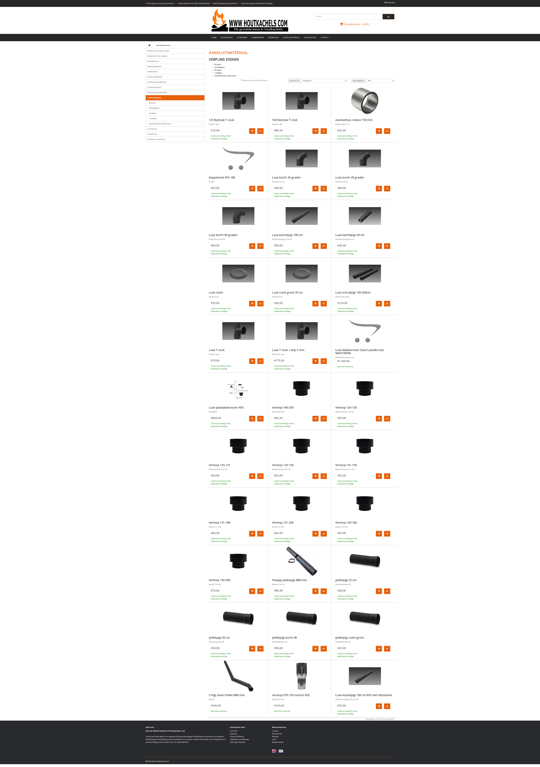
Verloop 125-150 (282, 465)
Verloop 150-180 (346, 522)
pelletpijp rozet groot (349, 637)
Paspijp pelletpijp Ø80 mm (289, 580)
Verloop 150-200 (219, 580)
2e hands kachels (154, 87)
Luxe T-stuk (217, 350)
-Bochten (151, 103)
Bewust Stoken (278, 742)
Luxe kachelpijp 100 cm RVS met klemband (363, 695)
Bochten (217, 64)
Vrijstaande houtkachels (156, 82)
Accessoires (242, 37)
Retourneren (277, 734)
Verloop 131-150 (346, 465)
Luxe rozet (216, 292)
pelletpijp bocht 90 (284, 637)
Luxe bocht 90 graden (223, 235)
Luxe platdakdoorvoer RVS (226, 407)
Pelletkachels (310, 37)
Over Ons (234, 731)
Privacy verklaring (237, 736)
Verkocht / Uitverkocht (156, 139)
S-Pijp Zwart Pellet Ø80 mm (227, 695)
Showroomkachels (154, 77)
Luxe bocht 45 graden (349, 177)
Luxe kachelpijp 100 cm (287, 235)
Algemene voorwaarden (239, 739)
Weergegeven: (358, 80)
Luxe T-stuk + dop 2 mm (288, 350)
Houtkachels (227, 37)
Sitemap (275, 736)
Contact (325, 37)
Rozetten (217, 70)
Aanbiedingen (257, 37)
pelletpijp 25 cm (345, 580)
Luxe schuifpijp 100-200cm (353, 292)
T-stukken (218, 73)
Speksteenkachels (154, 66)
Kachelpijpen (219, 67)
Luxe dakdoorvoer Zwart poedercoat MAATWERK (359, 351)
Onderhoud (273, 37)
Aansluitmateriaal (291, 37)
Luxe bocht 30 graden (286, 177)
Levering (233, 734)
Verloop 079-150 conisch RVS (291, 695)
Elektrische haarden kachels (158, 51)
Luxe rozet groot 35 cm (287, 292)
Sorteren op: (295, 80)
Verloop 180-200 (282, 407)
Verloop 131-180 (219, 522)
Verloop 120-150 (346, 407)
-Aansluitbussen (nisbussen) (159, 123)
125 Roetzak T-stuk (221, 120)
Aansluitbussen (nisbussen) (225, 76)
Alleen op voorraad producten (254, 80)
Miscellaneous (153, 61)
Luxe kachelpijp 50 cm (349, 235)
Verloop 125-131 (219, 465)
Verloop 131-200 (282, 522)
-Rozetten (151, 113)
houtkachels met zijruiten (157, 56)
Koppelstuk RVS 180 (222, 177)
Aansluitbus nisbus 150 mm (354, 120)
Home (214, 37)
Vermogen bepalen (237, 742)
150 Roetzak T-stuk (284, 120)
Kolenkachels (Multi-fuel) (156, 92)
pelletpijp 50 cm (219, 637)
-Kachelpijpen (153, 108)
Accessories (152, 129)
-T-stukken (152, 118)
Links (274, 739)
